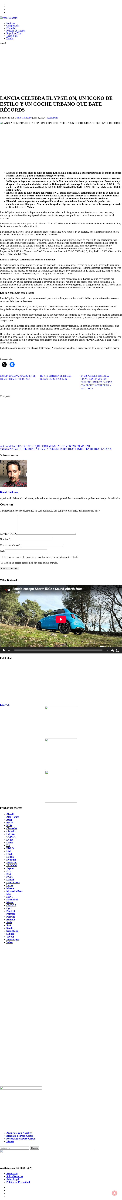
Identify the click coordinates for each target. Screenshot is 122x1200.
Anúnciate (11, 1173)
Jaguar (10, 868)
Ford (9, 854)
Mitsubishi (12, 899)
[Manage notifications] (114, 1193)
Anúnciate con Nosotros (19, 1133)
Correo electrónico (10, 545)
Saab (9, 922)
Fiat (8, 851)
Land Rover (13, 882)
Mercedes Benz (14, 891)
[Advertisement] (55, 70)
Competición (12, 25)
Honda (10, 856)
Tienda (9, 38)
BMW (9, 822)
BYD (9, 825)
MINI (9, 896)
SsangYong (12, 931)
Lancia (10, 879)
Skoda (9, 928)
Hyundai (11, 859)
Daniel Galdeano (23, 117)
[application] (61, 619)
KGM (9, 876)
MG (8, 894)
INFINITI (11, 862)
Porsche (10, 916)
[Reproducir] (4, 650)
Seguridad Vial (13, 33)
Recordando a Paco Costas (20, 1138)
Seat (8, 925)
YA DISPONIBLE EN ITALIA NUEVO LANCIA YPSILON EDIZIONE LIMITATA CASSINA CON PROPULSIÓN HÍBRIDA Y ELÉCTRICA (96, 382)
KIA (8, 874)
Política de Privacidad (18, 1182)
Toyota (10, 936)
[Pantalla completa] (117, 650)
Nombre (5, 539)
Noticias (10, 23)
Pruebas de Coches (15, 30)
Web (2, 551)
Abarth (10, 814)
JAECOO (11, 865)
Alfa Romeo (12, 817)
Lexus (9, 885)
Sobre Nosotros (14, 1176)
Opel (8, 908)
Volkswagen (12, 939)
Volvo (9, 942)
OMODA (11, 905)
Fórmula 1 (11, 28)
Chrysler (11, 831)
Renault (10, 919)
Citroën (10, 834)
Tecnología (11, 35)
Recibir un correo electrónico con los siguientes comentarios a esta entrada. (41, 557)
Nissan (10, 902)
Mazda (10, 888)
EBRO (10, 848)
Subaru (10, 933)
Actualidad (52, 117)
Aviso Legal (12, 1179)
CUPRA (11, 836)
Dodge (9, 839)
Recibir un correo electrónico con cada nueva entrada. (31, 562)
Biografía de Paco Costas (19, 1135)
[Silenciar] (112, 650)
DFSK (9, 842)
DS (8, 845)
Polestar (10, 913)
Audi (9, 819)
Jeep (8, 871)
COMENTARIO (8, 533)
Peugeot (10, 911)
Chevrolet (11, 828)
